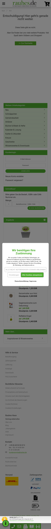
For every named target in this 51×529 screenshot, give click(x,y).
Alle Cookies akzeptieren (32, 275)
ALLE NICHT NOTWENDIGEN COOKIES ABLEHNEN (25, 270)
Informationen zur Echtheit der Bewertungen (21, 520)
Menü (3, 3)
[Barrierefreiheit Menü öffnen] (5, 523)
